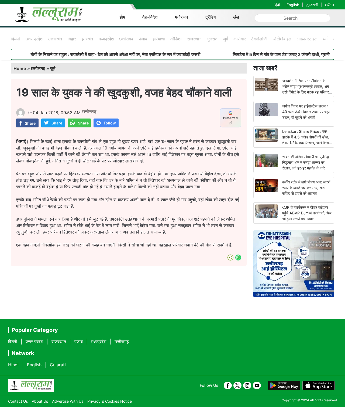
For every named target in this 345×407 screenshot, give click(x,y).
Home (19, 68)
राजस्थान (194, 38)
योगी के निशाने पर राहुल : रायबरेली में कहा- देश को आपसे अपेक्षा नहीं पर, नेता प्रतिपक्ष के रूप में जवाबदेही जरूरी (105, 54)
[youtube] (257, 385)
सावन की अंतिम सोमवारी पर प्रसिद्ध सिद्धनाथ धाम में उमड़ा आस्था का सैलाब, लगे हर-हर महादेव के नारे (305, 162)
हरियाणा (159, 38)
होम (122, 17)
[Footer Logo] (31, 385)
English (293, 4)
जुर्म (225, 38)
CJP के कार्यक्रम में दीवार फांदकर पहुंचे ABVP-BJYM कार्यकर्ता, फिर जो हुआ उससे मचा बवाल (307, 213)
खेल (236, 17)
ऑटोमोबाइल (282, 38)
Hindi (13, 364)
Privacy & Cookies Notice (109, 401)
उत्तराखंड (55, 38)
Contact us (18, 401)
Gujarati (58, 364)
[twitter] (237, 385)
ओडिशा (176, 38)
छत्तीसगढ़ (126, 38)
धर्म (325, 38)
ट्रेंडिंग (210, 17)
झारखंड (87, 38)
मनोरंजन (181, 17)
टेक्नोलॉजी (259, 38)
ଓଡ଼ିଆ (329, 4)
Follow (110, 123)
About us (40, 401)
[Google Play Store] (284, 385)
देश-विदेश (149, 17)
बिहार (72, 38)
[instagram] (247, 385)
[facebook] (228, 385)
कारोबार (239, 38)
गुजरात (212, 38)
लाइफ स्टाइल (307, 38)
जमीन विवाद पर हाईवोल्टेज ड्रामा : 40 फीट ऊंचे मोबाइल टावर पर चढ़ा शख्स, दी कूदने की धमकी (306, 112)
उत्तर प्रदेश (34, 38)
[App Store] (318, 385)
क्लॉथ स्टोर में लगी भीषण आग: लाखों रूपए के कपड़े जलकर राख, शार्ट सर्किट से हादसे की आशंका (306, 188)
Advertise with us (67, 401)
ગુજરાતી (312, 4)
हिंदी (277, 4)
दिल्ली (15, 38)
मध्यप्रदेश (106, 38)
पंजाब (143, 38)
